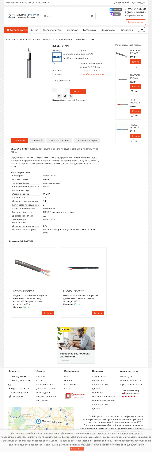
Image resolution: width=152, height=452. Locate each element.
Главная (10, 39)
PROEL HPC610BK (135, 126)
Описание (19, 140)
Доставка (72, 29)
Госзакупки (89, 29)
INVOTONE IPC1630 (23, 291)
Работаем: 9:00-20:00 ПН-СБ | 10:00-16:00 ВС (27, 2)
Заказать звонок (135, 22)
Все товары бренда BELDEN (78, 53)
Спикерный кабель (63, 39)
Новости (68, 380)
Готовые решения (46, 396)
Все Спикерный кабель (75, 58)
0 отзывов (96, 70)
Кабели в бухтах (41, 39)
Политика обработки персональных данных (103, 404)
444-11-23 (135, 12)
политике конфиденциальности (127, 444)
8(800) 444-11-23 (21, 380)
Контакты (127, 29)
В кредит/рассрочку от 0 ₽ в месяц (68, 100)
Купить (78, 91)
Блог (66, 376)
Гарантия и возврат (87, 140)
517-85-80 (135, 8)
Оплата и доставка (59, 140)
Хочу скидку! (58, 100)
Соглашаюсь (76, 449)
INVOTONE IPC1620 (73, 291)
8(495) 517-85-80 (21, 376)
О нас (39, 380)
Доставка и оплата (46, 388)
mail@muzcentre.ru (134, 15)
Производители (52, 29)
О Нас (34, 29)
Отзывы (37, 140)
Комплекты (108, 29)
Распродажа (43, 392)
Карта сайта (70, 384)
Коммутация (24, 39)
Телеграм (17, 396)
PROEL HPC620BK (135, 101)
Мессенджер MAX (18, 392)
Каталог (18, 29)
